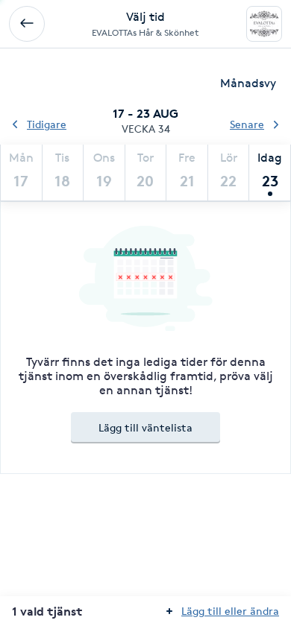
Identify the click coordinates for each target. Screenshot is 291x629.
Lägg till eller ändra (230, 610)
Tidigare (46, 124)
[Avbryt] (27, 24)
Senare (247, 124)
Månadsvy (248, 83)
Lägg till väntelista (145, 427)
